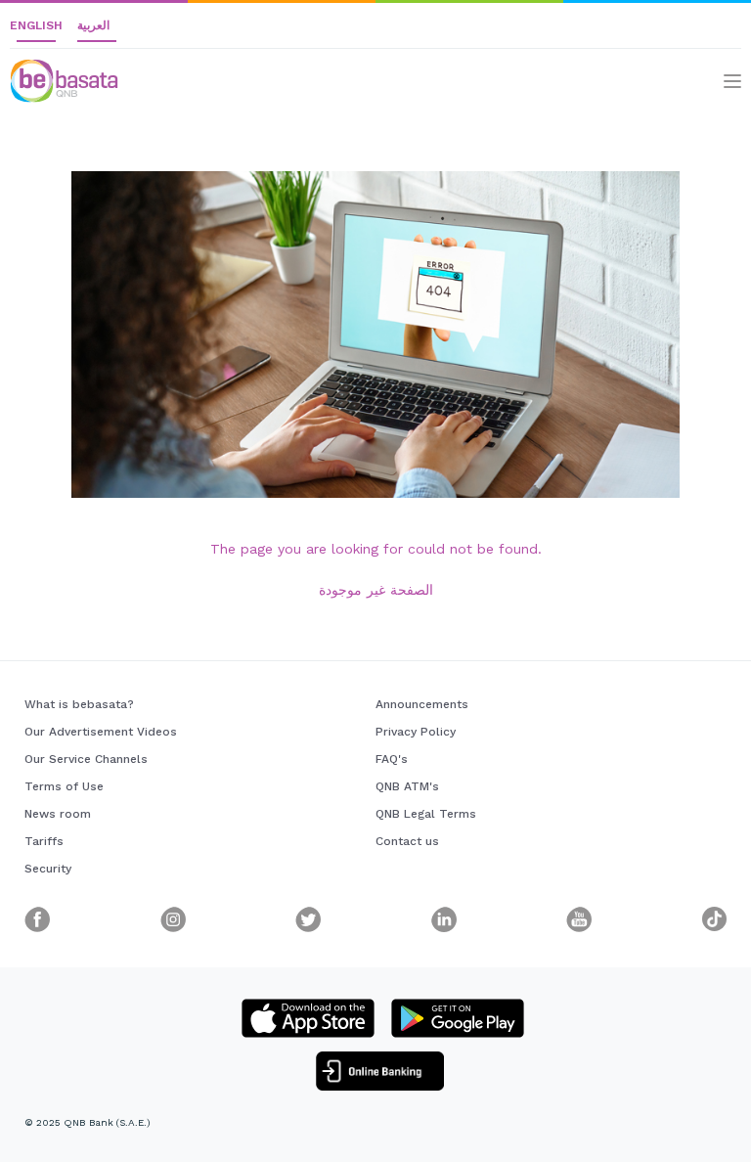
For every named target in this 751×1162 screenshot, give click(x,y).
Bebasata (44, 68)
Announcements (422, 704)
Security (47, 868)
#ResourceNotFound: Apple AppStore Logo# (308, 1018)
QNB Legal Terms (426, 814)
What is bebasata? (79, 704)
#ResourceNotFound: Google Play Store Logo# (457, 1018)
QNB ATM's (407, 786)
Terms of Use (64, 786)
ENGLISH (36, 25)
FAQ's (392, 759)
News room (57, 814)
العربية (93, 25)
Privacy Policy (416, 731)
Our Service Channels (86, 759)
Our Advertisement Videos (100, 731)
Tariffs (44, 841)
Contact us (407, 841)
